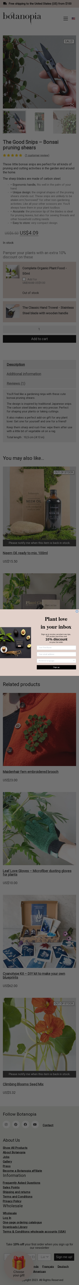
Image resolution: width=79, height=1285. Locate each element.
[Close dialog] (77, 611)
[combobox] (56, 661)
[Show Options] (74, 661)
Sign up (56, 667)
